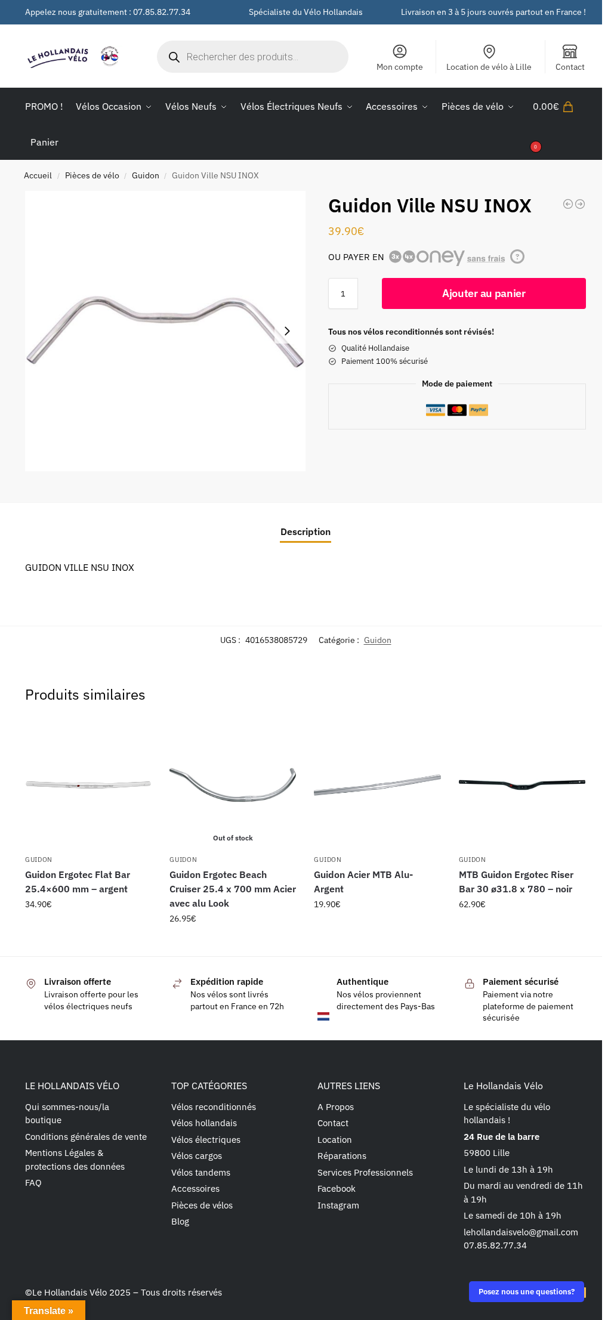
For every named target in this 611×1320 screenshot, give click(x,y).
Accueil (38, 175)
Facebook (336, 1188)
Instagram (338, 1205)
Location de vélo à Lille (489, 66)
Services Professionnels (365, 1172)
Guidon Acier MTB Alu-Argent (363, 881)
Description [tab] (305, 531)
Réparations (341, 1155)
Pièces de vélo (92, 175)
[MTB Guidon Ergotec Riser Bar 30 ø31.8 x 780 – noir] (522, 785)
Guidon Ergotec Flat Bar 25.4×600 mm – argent (77, 881)
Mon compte (400, 66)
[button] (559, 124)
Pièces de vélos (202, 1205)
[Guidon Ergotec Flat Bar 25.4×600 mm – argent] (88, 785)
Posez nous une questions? (527, 1291)
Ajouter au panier (484, 293)
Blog (180, 1221)
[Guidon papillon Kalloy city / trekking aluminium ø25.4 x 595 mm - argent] (580, 204)
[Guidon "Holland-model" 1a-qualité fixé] (568, 204)
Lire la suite (233, 944)
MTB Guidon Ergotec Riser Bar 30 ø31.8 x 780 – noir (516, 881)
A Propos (335, 1106)
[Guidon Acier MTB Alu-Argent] (377, 785)
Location (334, 1139)
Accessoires (195, 1188)
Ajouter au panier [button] (88, 930)
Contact (570, 66)
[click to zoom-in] (165, 331)
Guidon (145, 175)
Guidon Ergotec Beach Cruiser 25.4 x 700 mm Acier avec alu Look (232, 888)
